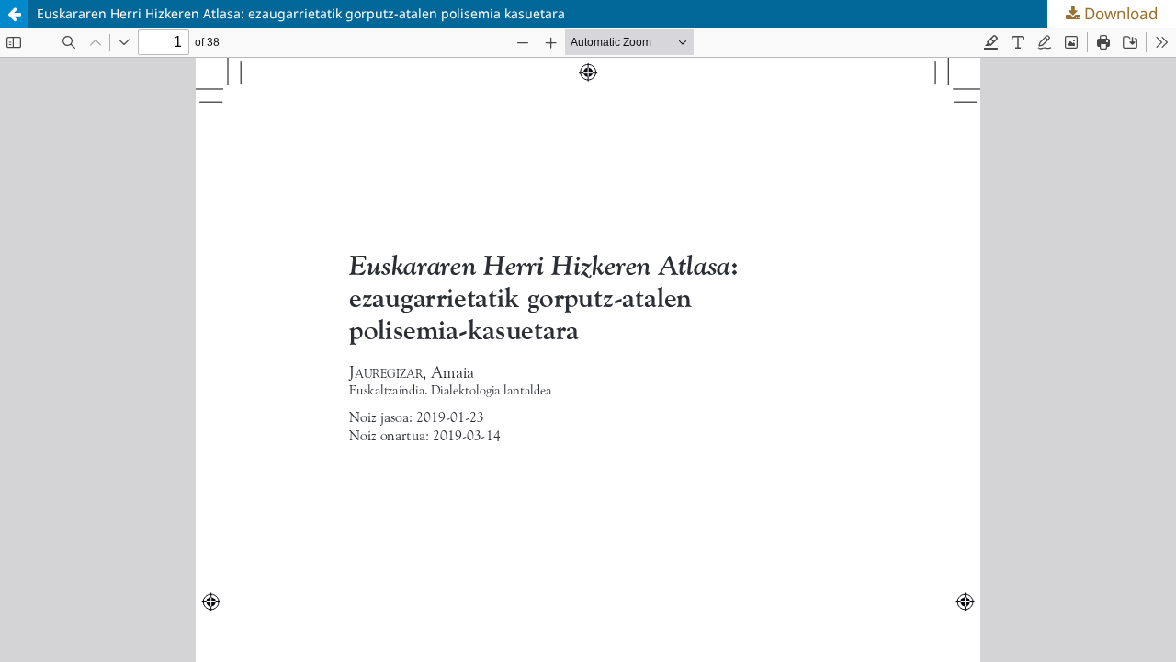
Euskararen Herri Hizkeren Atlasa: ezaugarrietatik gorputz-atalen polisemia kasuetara (301, 13)
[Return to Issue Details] (14, 14)
